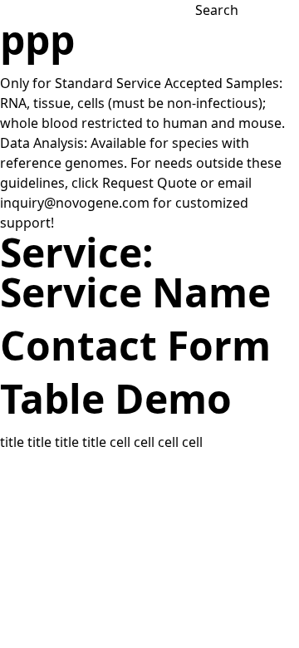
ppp (37, 39)
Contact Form (135, 345)
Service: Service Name (135, 272)
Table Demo (116, 398)
